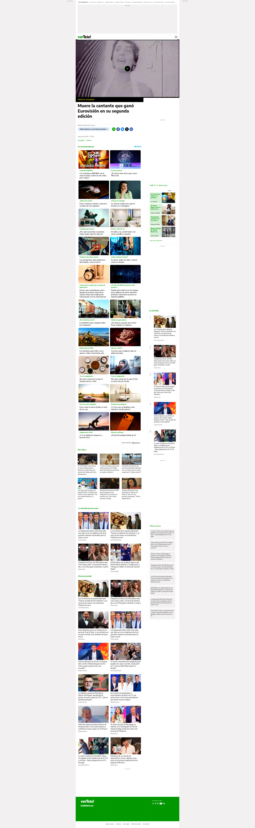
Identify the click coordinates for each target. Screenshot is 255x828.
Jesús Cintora (93, 2)
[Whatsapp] (114, 129)
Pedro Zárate (82, 540)
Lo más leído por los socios (88, 508)
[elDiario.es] (87, 805)
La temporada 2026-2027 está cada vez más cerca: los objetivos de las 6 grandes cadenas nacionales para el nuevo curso (92, 534)
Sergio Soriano (82, 670)
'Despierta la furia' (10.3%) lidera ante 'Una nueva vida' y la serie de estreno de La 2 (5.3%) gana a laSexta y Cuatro (93, 564)
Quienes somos (110, 824)
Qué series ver (128, 2)
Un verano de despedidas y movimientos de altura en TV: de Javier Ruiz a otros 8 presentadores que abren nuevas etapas (124, 696)
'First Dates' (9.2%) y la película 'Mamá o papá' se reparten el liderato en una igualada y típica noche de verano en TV (162, 613)
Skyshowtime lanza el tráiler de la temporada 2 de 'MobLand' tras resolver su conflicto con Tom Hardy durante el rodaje (109, 494)
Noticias (88, 140)
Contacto (118, 824)
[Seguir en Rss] (164, 803)
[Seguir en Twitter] (153, 803)
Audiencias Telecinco (109, 2)
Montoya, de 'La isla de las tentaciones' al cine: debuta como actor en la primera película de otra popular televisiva (124, 759)
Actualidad (90, 99)
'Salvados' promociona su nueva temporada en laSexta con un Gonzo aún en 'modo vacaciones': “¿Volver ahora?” (131, 469)
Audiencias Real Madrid (137, 2)
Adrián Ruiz (81, 569)
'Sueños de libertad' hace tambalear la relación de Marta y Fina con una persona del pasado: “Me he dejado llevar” (131, 494)
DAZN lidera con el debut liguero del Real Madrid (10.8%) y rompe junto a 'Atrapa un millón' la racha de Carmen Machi (125, 565)
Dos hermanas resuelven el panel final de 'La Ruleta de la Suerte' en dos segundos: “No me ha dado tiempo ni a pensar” (87, 494)
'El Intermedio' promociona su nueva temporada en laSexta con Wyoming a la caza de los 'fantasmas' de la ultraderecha (87, 470)
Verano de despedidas (170, 2)
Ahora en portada (85, 576)
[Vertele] (87, 801)
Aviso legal (126, 824)
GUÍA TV (158, 185)
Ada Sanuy (81, 639)
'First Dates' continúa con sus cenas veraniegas (155, 218)
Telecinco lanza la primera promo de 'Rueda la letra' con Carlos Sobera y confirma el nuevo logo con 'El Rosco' (92, 726)
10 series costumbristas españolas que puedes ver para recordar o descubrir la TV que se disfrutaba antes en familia (126, 664)
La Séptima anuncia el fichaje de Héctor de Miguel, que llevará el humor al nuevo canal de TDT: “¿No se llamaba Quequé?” (93, 696)
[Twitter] (127, 129)
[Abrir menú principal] (176, 37)
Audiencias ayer (100, 2)
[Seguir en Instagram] (158, 803)
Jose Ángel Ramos (116, 540)
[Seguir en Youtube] (161, 803)
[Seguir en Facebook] (155, 803)
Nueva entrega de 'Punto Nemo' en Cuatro (156, 230)
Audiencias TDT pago (119, 2)
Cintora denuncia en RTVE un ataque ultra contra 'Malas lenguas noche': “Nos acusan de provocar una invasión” (92, 664)
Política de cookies (136, 824)
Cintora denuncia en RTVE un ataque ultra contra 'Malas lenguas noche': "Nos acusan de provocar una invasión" (165, 419)
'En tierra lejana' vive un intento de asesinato (155, 207)
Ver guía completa (156, 240)
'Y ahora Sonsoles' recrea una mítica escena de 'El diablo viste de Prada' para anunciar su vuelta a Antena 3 (109, 469)
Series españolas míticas (158, 2)
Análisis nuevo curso (148, 2)
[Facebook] (118, 129)
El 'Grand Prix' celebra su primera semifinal (155, 195)
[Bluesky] (122, 129)
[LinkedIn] (131, 129)
